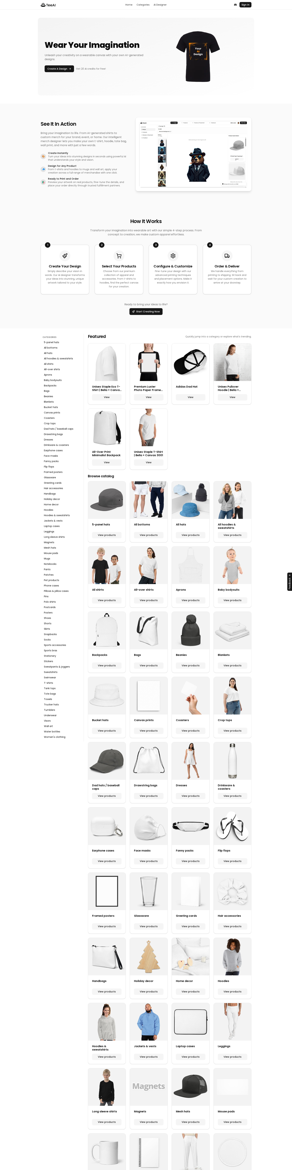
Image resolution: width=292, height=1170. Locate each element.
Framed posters (53, 472)
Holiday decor (52, 499)
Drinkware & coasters (56, 445)
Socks (47, 639)
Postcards (50, 607)
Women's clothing (54, 737)
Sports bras (50, 650)
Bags (47, 391)
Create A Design (57, 68)
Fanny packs (51, 461)
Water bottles (52, 731)
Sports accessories (55, 645)
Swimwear (50, 677)
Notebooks (50, 564)
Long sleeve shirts (54, 537)
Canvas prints (52, 412)
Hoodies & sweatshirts (57, 515)
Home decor (51, 504)
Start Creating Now (148, 311)
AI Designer (160, 4)
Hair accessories (53, 488)
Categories (143, 4)
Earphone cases (53, 450)
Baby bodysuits (53, 380)
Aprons (48, 374)
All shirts (48, 364)
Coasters (49, 418)
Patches (49, 574)
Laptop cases (52, 526)
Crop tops (50, 423)
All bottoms (50, 347)
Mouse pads (51, 553)
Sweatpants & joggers (57, 666)
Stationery (50, 656)
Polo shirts (50, 602)
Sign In (245, 4)
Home (128, 4)
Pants (47, 569)
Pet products (51, 580)
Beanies (48, 396)
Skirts (47, 629)
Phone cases (51, 585)
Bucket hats (51, 407)
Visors (47, 720)
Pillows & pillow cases (56, 591)
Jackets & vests (53, 520)
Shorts (47, 623)
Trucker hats (51, 704)
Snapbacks (50, 634)
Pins (46, 596)
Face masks (51, 456)
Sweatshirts (50, 672)
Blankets (49, 401)
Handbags (50, 493)
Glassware (50, 477)
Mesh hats (50, 547)
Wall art (48, 726)
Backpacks (50, 385)
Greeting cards (53, 483)
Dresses (48, 439)
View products (107, 535)
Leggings (49, 531)
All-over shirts (52, 369)
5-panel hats (51, 342)
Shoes (47, 618)
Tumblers (49, 710)
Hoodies (48, 510)
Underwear (50, 715)
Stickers (48, 661)
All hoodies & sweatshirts (58, 358)
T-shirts (48, 683)
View (107, 397)
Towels (48, 699)
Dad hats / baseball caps (58, 428)
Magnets (49, 542)
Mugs (47, 558)
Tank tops (50, 688)
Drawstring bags (53, 434)
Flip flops (49, 466)
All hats (48, 353)
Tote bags (50, 693)
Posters (48, 612)
